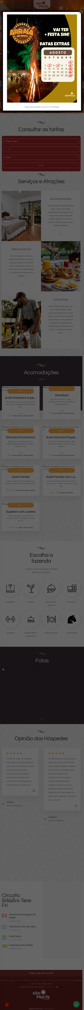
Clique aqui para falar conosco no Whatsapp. (42, 107)
